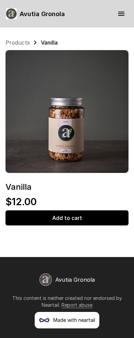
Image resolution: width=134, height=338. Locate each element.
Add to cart (67, 217)
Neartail (50, 305)
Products (17, 42)
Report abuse (77, 305)
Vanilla (49, 42)
